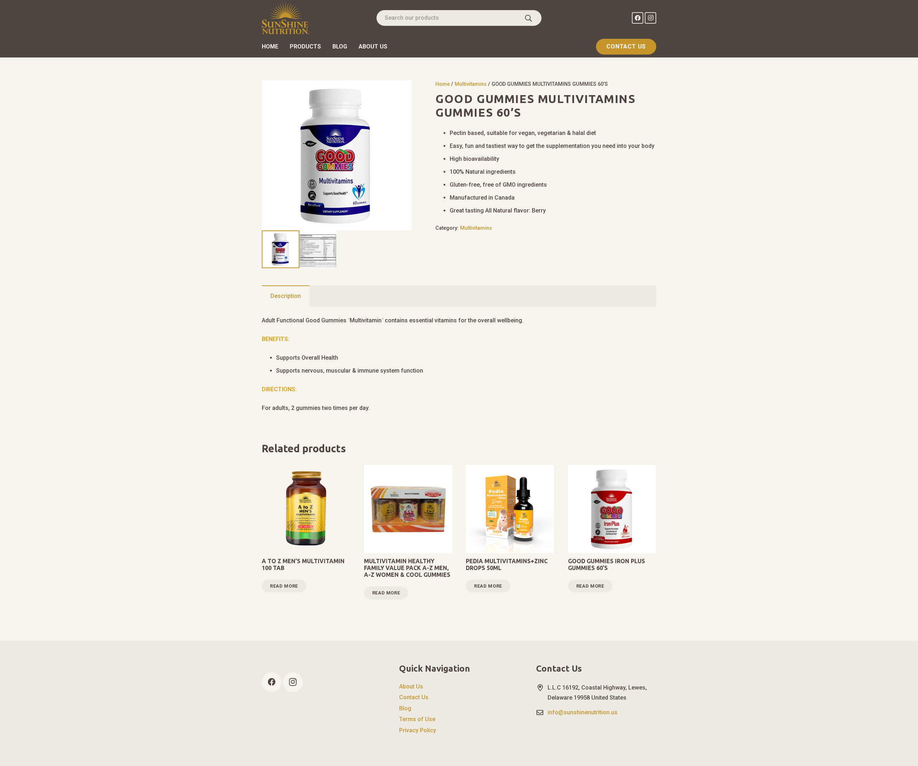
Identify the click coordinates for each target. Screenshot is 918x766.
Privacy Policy (417, 730)
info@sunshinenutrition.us (582, 712)
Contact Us (414, 697)
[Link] (285, 18)
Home (442, 84)
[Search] (528, 18)
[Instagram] (650, 18)
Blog (405, 708)
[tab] (285, 296)
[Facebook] (637, 18)
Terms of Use (417, 719)
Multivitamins (471, 84)
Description (285, 296)
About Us (411, 686)
